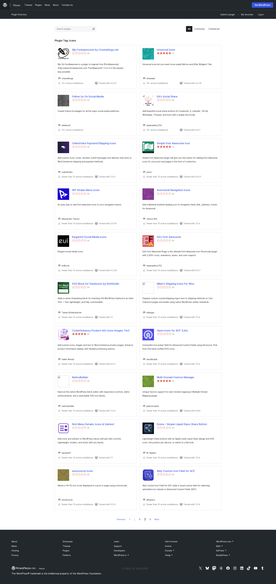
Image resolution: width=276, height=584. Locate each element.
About (14, 541)
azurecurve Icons (82, 470)
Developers (119, 550)
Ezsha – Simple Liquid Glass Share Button (182, 424)
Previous (121, 519)
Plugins (66, 550)
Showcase (68, 541)
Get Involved (171, 541)
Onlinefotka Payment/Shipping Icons (94, 143)
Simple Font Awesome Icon (173, 143)
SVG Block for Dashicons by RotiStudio (95, 283)
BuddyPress (223, 555)
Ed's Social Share (167, 96)
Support (118, 546)
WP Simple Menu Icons (86, 190)
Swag (169, 555)
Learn (116, 541)
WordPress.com (225, 541)
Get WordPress (262, 5)
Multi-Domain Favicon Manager (175, 377)
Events (168, 546)
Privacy (15, 555)
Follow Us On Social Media (88, 96)
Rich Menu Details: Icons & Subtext (93, 424)
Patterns (67, 555)
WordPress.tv (121, 555)
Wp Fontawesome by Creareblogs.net (95, 49)
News (14, 546)
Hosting (15, 550)
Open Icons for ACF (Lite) (172, 330)
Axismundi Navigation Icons (173, 190)
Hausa (42, 568)
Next (157, 519)
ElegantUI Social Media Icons (89, 236)
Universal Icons (166, 49)
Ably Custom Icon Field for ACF (176, 470)
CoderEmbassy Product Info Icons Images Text (101, 330)
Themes (66, 546)
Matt (219, 546)
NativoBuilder (80, 377)
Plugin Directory (19, 14)
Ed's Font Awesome (169, 236)
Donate (170, 550)
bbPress (221, 550)
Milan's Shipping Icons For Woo (175, 283)
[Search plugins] (93, 29)
